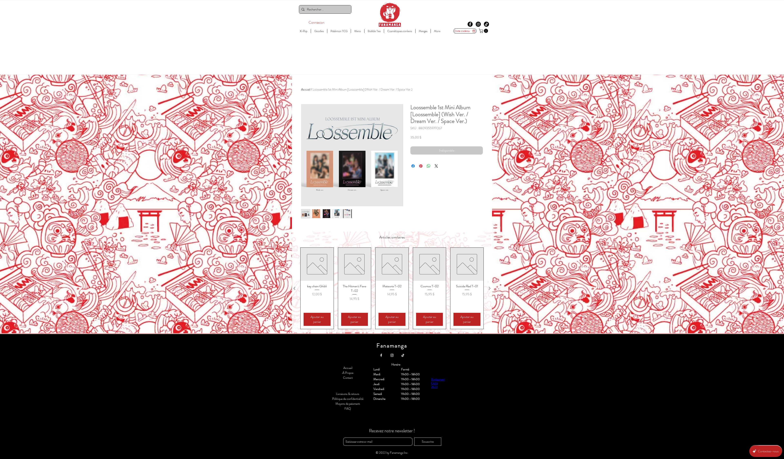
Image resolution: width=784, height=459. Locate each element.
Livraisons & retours (347, 394)
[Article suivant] (489, 288)
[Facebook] (470, 24)
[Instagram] (478, 24)
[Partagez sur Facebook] (413, 166)
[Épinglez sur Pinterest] (420, 166)
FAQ (347, 408)
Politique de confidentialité (347, 399)
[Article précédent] (294, 288)
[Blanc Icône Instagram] (392, 355)
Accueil (305, 89)
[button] (484, 31)
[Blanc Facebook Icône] (381, 355)
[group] (392, 288)
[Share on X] (436, 166)
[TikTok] (486, 24)
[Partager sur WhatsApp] (428, 166)
